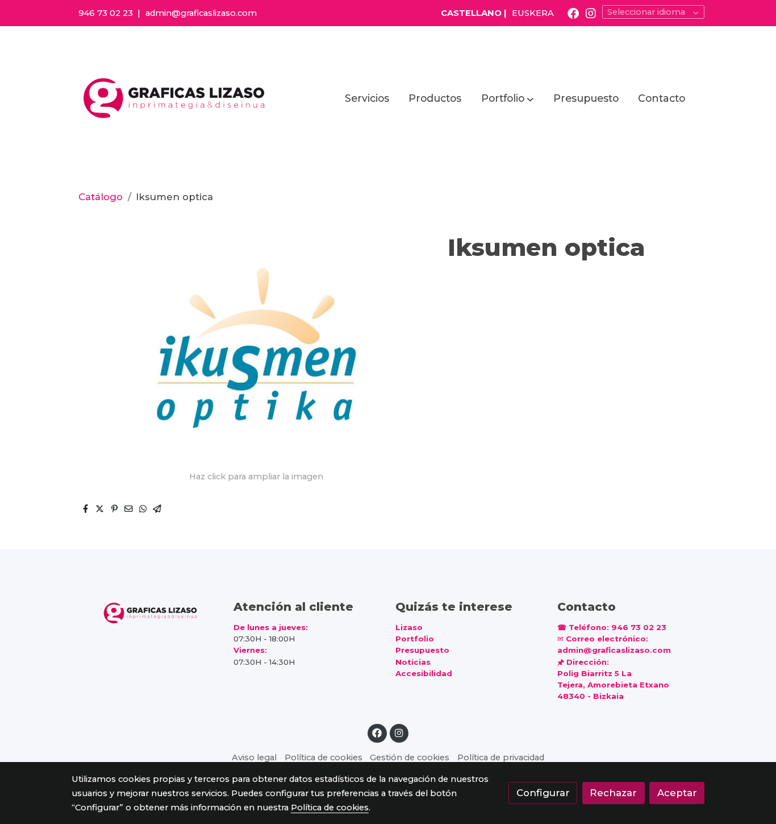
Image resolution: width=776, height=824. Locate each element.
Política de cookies (323, 757)
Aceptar (677, 792)
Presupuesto (422, 650)
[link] (175, 98)
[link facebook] (573, 12)
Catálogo (100, 196)
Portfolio (414, 638)
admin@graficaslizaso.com (201, 13)
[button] (507, 98)
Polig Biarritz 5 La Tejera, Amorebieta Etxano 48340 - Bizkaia (613, 685)
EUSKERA (533, 13)
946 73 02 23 (105, 13)
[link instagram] (591, 12)
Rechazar (613, 792)
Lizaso (409, 627)
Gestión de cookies (409, 757)
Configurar (543, 792)
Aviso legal (254, 757)
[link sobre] (145, 612)
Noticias (413, 661)
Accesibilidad (423, 673)
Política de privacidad (500, 757)
